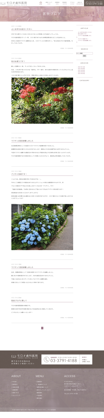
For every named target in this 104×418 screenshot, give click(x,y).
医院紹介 (15, 384)
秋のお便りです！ (18, 61)
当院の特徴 (16, 387)
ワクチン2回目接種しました (22, 141)
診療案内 (39, 381)
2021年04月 (81, 73)
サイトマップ (16, 395)
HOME (15, 381)
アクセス (72, 3)
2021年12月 (81, 66)
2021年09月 (81, 68)
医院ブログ (16, 392)
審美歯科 (39, 392)
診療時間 (15, 389)
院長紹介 (65, 3)
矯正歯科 (39, 398)
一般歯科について (42, 384)
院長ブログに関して (19, 300)
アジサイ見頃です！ (19, 174)
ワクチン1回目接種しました (22, 267)
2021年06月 (81, 70)
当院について (49, 3)
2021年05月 (81, 71)
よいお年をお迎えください (21, 29)
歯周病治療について (42, 387)
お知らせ (80, 3)
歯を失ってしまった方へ (44, 389)
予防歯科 (39, 395)
